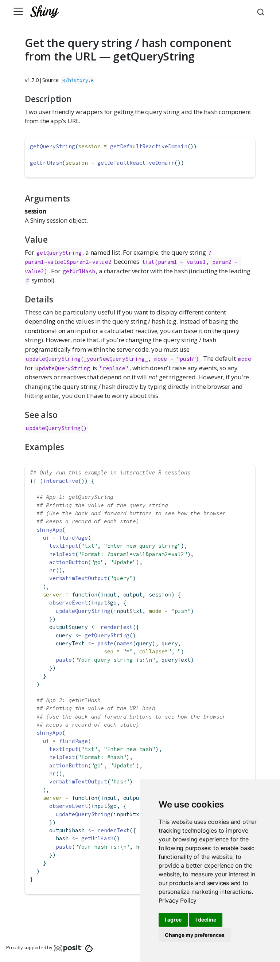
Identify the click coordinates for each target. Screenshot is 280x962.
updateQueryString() (56, 428)
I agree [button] (173, 919)
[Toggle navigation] (18, 11)
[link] (178, 900)
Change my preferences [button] (195, 935)
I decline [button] (205, 919)
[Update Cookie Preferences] (89, 948)
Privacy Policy (178, 900)
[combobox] (261, 11)
